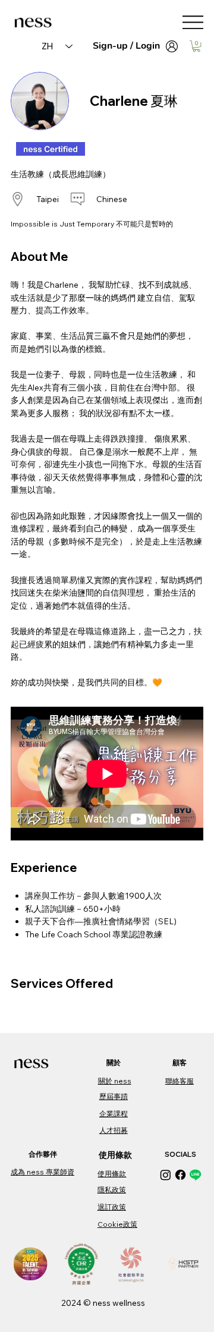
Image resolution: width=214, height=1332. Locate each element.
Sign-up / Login (126, 45)
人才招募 (113, 1130)
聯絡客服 (179, 1080)
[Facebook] (180, 1175)
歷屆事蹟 (113, 1096)
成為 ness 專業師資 (42, 1171)
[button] (196, 46)
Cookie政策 (117, 1224)
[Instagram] (165, 1175)
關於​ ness (114, 1080)
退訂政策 (111, 1206)
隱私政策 (111, 1189)
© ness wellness (114, 1303)
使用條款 (111, 1173)
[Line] (195, 1175)
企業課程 (113, 1113)
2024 (72, 1303)
